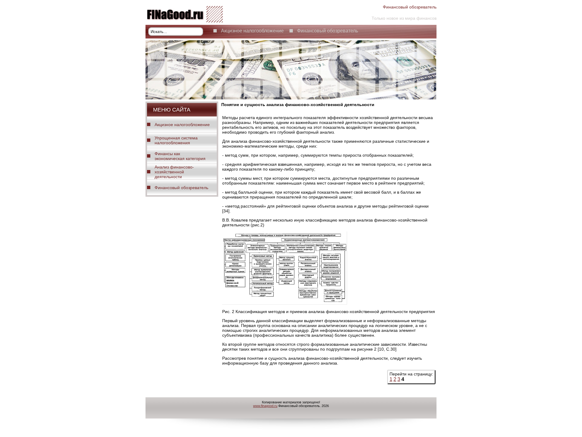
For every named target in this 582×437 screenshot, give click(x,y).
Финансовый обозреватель (327, 30)
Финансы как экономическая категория (180, 156)
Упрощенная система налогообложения (176, 140)
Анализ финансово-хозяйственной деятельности (174, 172)
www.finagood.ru (265, 406)
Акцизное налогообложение (252, 30)
